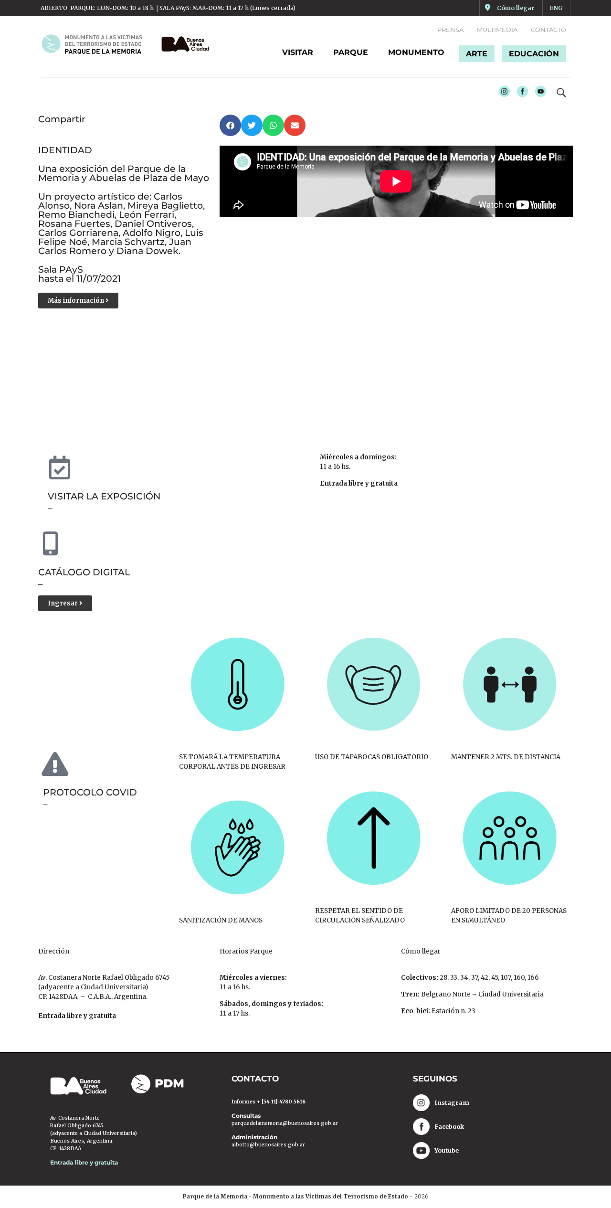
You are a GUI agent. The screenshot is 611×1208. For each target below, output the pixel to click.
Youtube (538, 94)
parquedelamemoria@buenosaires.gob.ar (285, 1123)
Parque (350, 52)
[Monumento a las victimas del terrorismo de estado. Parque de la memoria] (97, 44)
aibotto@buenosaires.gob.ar (268, 1145)
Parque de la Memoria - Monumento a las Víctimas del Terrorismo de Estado (295, 1196)
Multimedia (497, 29)
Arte (476, 53)
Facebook (520, 94)
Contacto (548, 29)
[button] (230, 125)
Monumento (416, 52)
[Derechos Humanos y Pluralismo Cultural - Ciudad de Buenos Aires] (183, 44)
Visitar (297, 52)
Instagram (502, 94)
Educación (534, 53)
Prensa (450, 29)
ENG (556, 7)
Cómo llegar (516, 7)
